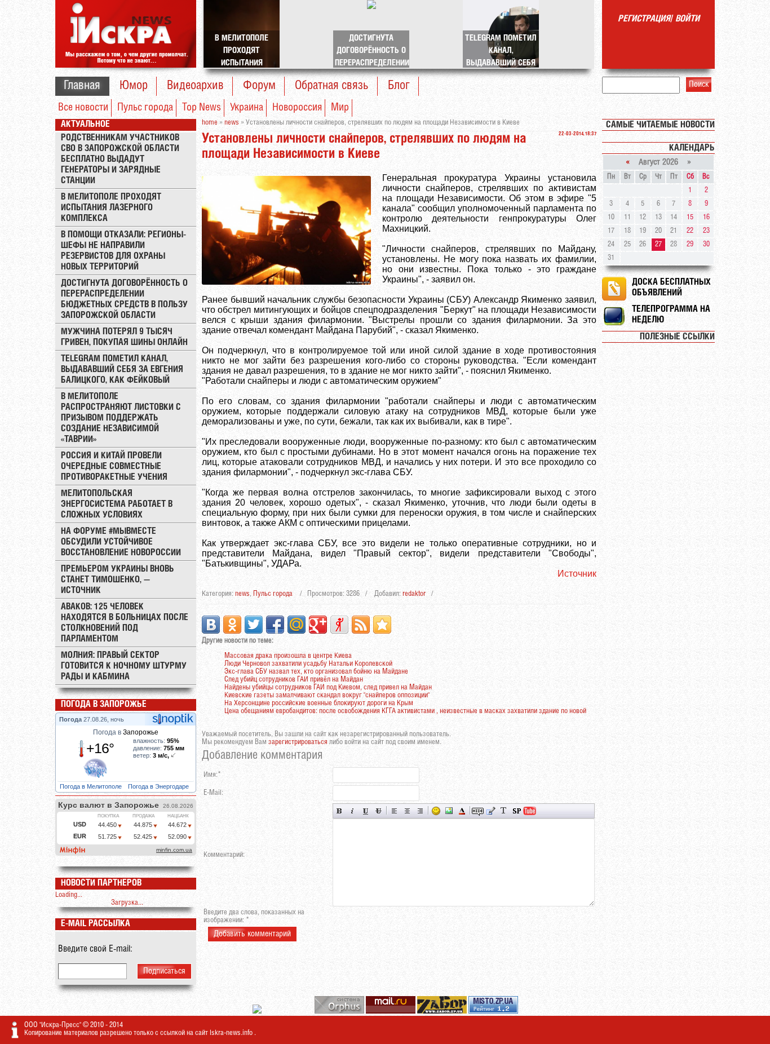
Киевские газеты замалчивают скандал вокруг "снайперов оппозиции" (327, 695)
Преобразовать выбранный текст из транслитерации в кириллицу (503, 811)
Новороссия (297, 107)
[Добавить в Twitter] (254, 625)
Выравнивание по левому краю (394, 811)
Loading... (68, 895)
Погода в (125, 732)
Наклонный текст (352, 811)
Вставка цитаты (490, 811)
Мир (340, 107)
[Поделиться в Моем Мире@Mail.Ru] (296, 625)
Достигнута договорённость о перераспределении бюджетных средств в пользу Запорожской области (124, 299)
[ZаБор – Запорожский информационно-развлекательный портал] (442, 1011)
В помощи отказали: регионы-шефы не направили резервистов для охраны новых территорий (123, 251)
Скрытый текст (477, 811)
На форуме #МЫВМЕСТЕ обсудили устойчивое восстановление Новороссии (121, 542)
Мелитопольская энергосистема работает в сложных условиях (116, 504)
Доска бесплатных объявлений (671, 287)
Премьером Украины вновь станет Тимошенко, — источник (117, 580)
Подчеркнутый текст (365, 811)
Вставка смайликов (436, 811)
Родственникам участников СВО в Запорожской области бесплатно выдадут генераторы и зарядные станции (120, 159)
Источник (576, 573)
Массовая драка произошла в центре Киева (288, 656)
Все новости (83, 107)
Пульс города (145, 107)
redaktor (414, 594)
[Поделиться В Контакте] (211, 625)
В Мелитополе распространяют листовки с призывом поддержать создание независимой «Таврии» (121, 418)
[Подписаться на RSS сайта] (361, 625)
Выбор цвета (461, 811)
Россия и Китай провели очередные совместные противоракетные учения (114, 466)
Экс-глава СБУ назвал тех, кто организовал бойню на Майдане (316, 672)
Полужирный (339, 811)
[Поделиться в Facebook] (275, 625)
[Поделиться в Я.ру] (339, 625)
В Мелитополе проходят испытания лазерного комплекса (111, 208)
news (242, 594)
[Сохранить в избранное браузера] (382, 625)
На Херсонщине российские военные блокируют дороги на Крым (318, 703)
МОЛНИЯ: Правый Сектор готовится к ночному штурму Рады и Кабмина (124, 666)
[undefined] (340, 1011)
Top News (201, 107)
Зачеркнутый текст (378, 811)
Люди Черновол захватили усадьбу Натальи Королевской (308, 664)
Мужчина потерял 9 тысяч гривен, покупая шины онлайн (124, 337)
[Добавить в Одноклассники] (232, 625)
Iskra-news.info (232, 1033)
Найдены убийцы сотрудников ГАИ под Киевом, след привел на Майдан (328, 687)
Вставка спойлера (516, 811)
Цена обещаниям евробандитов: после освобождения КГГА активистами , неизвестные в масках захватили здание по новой (405, 711)
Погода (71, 719)
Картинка (448, 811)
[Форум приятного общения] (258, 1011)
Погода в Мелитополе (91, 786)
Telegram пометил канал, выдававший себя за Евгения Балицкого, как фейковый (122, 369)
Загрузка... (127, 903)
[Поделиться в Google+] (318, 625)
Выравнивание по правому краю (420, 811)
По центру (407, 811)
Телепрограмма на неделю (671, 314)
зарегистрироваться (298, 742)
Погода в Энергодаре (159, 786)
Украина (246, 107)
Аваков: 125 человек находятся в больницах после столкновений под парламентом (124, 623)
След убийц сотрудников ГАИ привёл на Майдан (293, 679)
